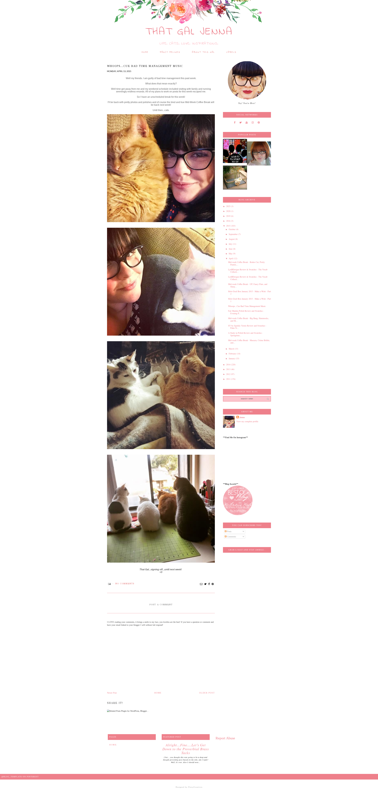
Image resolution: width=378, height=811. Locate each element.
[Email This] (201, 584)
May (231, 253)
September (233, 234)
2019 (228, 216)
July (231, 244)
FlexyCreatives (195, 787)
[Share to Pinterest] (213, 584)
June (231, 248)
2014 (228, 364)
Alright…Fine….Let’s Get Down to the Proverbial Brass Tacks (185, 748)
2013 (228, 369)
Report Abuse (225, 738)
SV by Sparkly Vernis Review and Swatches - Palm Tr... (247, 327)
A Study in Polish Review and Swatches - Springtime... (245, 334)
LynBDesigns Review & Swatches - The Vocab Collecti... (247, 270)
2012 (228, 374)
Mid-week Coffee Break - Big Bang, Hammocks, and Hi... (248, 319)
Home (145, 52)
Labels (231, 52)
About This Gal (203, 52)
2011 (228, 379)
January (232, 358)
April (231, 258)
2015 (228, 225)
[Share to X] (205, 584)
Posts (229, 531)
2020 (228, 211)
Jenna (242, 417)
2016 (228, 220)
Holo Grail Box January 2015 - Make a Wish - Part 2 (249, 292)
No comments (124, 583)
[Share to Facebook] (209, 584)
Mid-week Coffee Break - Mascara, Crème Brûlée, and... (249, 341)
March (232, 348)
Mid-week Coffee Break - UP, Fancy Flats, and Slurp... (247, 285)
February (233, 353)
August (232, 239)
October (232, 229)
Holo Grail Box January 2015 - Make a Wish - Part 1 (249, 300)
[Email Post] (109, 583)
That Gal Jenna (189, 31)
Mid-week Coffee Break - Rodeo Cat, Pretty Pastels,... (246, 263)
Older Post (207, 693)
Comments (231, 537)
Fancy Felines (170, 52)
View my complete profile (247, 421)
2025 (228, 206)
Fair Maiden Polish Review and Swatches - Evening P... (246, 312)
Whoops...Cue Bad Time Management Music (247, 306)
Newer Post (112, 693)
